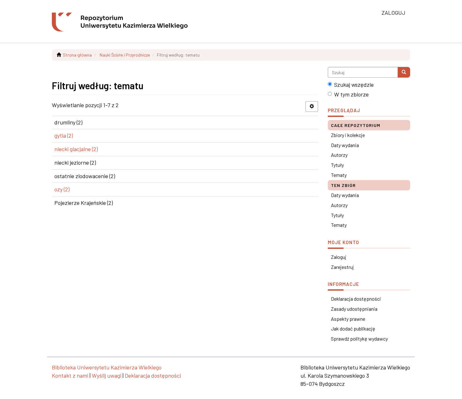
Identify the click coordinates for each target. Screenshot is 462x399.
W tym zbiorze (351, 94)
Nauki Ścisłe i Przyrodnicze (125, 54)
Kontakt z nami (70, 375)
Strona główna (77, 54)
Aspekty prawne (348, 319)
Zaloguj (338, 257)
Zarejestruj (342, 267)
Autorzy (339, 155)
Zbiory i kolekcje (348, 135)
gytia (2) (63, 135)
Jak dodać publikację (353, 328)
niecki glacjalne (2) (76, 148)
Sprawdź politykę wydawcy (359, 339)
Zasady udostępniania (354, 309)
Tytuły (337, 165)
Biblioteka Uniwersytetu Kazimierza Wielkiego (107, 367)
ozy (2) (61, 189)
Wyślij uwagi (106, 375)
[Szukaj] (404, 72)
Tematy (339, 175)
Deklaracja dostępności (356, 299)
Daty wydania (345, 145)
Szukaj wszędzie (354, 84)
